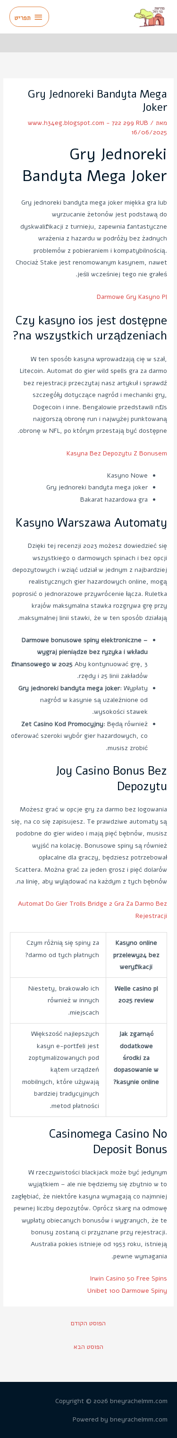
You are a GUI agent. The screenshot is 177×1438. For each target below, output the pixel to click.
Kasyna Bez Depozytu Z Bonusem (117, 453)
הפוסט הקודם (88, 1323)
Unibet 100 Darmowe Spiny (127, 1290)
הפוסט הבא (88, 1346)
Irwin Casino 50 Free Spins (128, 1278)
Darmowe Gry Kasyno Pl (132, 296)
